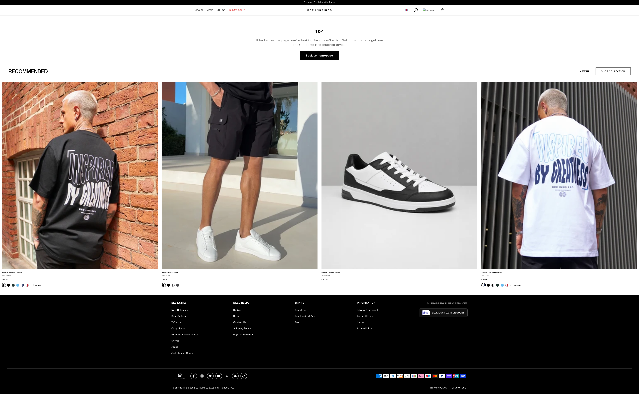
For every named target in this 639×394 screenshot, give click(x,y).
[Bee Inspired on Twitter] (210, 376)
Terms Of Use (365, 316)
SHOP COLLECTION (613, 71)
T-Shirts (176, 322)
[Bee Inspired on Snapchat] (235, 376)
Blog (297, 322)
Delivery (238, 310)
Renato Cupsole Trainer (330, 272)
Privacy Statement (367, 310)
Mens (210, 10)
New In (199, 10)
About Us (300, 310)
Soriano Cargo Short (170, 272)
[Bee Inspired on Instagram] (202, 376)
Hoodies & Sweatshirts (184, 334)
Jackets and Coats (182, 353)
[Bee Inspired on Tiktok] (243, 376)
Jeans (174, 347)
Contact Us (239, 322)
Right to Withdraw (243, 334)
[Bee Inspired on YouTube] (218, 376)
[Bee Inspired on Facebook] (193, 376)
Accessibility (364, 328)
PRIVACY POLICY (438, 388)
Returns (237, 316)
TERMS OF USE (458, 388)
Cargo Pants (178, 328)
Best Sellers (178, 316)
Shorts (175, 340)
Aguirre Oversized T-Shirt (12, 272)
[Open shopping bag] (442, 10)
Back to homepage (319, 55)
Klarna (360, 322)
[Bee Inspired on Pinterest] (227, 376)
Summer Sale (237, 10)
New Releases (179, 310)
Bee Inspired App (305, 316)
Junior (221, 10)
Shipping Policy (242, 328)
